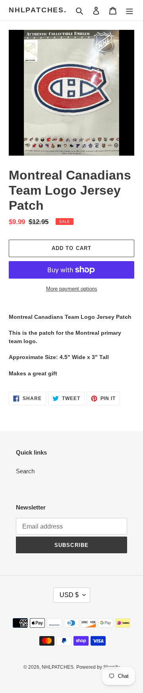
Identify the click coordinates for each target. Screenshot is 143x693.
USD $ (69, 594)
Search (25, 471)
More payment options (71, 289)
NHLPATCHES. (38, 10)
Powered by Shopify (98, 667)
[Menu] (129, 10)
